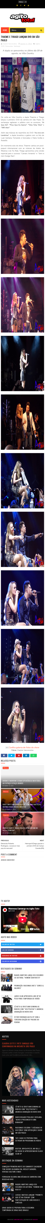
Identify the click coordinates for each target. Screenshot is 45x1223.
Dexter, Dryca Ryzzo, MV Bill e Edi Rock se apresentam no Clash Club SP (29, 1151)
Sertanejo (17, 46)
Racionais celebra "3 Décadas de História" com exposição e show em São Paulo (28, 1130)
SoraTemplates (18, 1219)
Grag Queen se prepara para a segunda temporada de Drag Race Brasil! (18, 1208)
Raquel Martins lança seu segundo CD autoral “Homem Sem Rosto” (28, 976)
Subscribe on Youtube (9, 955)
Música (5, 768)
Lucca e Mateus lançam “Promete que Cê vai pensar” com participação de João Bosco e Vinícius (29, 1199)
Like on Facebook (8, 950)
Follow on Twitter (8, 944)
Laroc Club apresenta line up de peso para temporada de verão (27, 997)
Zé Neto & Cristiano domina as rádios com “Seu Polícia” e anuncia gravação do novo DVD (28, 1009)
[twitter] (24, 5)
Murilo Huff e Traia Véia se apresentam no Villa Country (20, 829)
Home (5, 30)
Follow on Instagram (9, 961)
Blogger (35, 1219)
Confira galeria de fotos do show (24, 747)
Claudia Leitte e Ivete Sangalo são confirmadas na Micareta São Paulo (18, 1045)
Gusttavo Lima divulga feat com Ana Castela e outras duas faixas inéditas (22, 805)
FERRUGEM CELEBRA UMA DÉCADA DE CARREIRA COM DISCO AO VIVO (21, 1178)
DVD (2, 46)
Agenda (6, 815)
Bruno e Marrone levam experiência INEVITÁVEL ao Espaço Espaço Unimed (22, 781)
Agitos (38, 44)
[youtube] (28, 5)
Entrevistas (9, 46)
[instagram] (17, 5)
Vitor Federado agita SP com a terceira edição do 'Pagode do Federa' (27, 1019)
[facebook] (21, 5)
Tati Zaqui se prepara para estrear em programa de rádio (28, 1139)
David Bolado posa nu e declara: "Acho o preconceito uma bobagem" (28, 1119)
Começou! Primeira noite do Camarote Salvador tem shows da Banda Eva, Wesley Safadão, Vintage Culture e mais (22, 1169)
